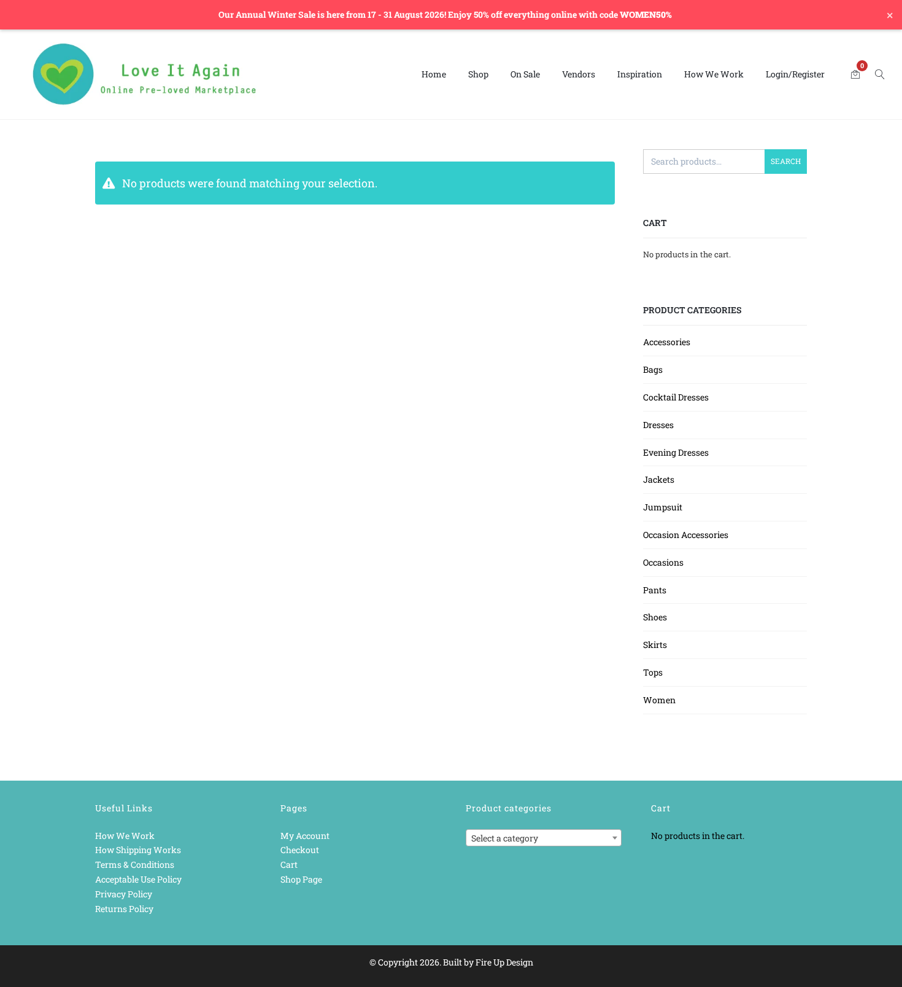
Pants (654, 590)
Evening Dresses (676, 452)
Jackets (658, 479)
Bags (653, 369)
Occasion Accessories (685, 534)
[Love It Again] (144, 74)
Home (434, 74)
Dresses (658, 425)
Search (786, 161)
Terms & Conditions (134, 864)
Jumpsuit (662, 507)
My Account (305, 835)
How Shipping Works (138, 850)
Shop (478, 74)
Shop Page (301, 879)
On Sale (525, 74)
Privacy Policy (123, 894)
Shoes (655, 617)
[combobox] (544, 837)
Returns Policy (124, 909)
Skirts (655, 644)
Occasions (663, 562)
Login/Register (795, 74)
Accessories (666, 342)
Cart (289, 864)
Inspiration (639, 74)
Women (659, 700)
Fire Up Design (504, 962)
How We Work (714, 74)
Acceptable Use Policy (138, 879)
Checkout (299, 850)
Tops (653, 672)
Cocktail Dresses (676, 397)
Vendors (578, 74)
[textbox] (543, 838)
